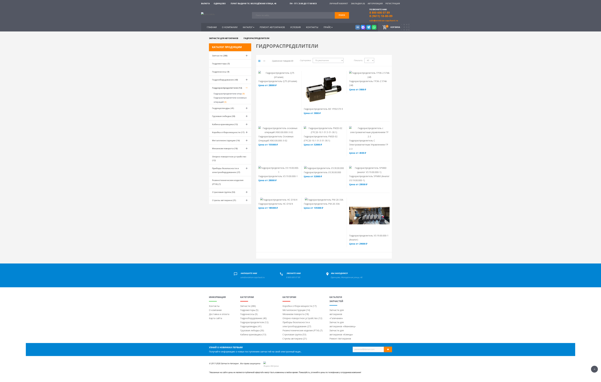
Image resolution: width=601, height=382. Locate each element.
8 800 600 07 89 (293, 277)
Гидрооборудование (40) (225, 79)
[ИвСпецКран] (208, 14)
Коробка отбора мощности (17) (228, 132)
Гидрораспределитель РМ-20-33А (322, 203)
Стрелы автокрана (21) (224, 200)
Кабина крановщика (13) (225, 124)
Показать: (358, 60)
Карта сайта (215, 318)
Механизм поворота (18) (225, 148)
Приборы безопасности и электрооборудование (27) (226, 170)
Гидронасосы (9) (220, 71)
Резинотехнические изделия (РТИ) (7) (227, 182)
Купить (272, 75)
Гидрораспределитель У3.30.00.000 (322, 172)
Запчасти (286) (219, 55)
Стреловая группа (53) (223, 192)
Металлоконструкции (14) (226, 140)
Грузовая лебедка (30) (223, 116)
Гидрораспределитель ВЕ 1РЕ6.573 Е (323, 108)
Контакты (214, 306)
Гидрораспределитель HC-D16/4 (275, 203)
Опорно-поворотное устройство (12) (229, 158)
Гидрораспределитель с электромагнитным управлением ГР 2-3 (368, 144)
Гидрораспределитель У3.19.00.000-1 (278, 176)
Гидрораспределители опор (229, 93)
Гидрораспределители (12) (227, 87)
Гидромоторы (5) (221, 63)
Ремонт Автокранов (340, 338)
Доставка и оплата (219, 314)
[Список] (264, 61)
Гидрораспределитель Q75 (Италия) (277, 81)
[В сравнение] (284, 75)
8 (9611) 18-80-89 (380, 16)
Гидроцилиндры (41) (223, 108)
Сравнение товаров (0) (282, 60)
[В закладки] (293, 75)
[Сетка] (259, 61)
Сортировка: (305, 60)
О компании (215, 310)
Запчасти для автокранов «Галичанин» (336, 314)
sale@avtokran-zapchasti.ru (383, 20)
